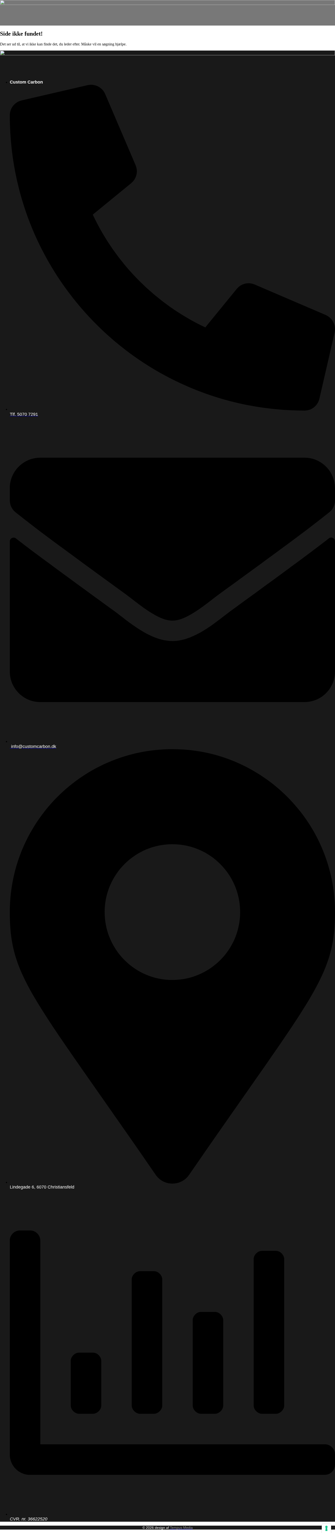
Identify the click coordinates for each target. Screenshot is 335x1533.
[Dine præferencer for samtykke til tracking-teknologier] (326, 1528)
